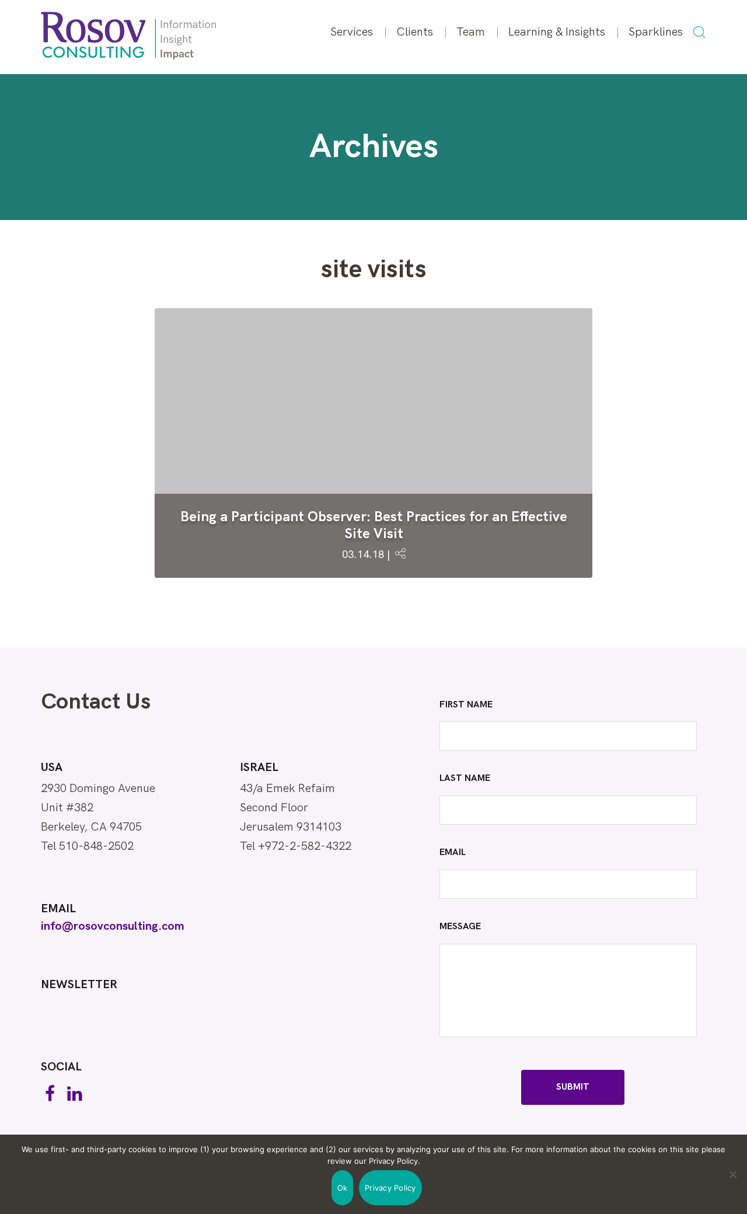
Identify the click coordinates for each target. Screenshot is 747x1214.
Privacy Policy (390, 1187)
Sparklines (656, 32)
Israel (259, 767)
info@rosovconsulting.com (112, 926)
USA (51, 767)
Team (470, 32)
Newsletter (79, 984)
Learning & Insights (556, 32)
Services (351, 32)
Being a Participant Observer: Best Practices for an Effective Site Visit (373, 525)
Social (61, 1067)
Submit (572, 1087)
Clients (414, 32)
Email (58, 909)
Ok (342, 1187)
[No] (732, 1174)
